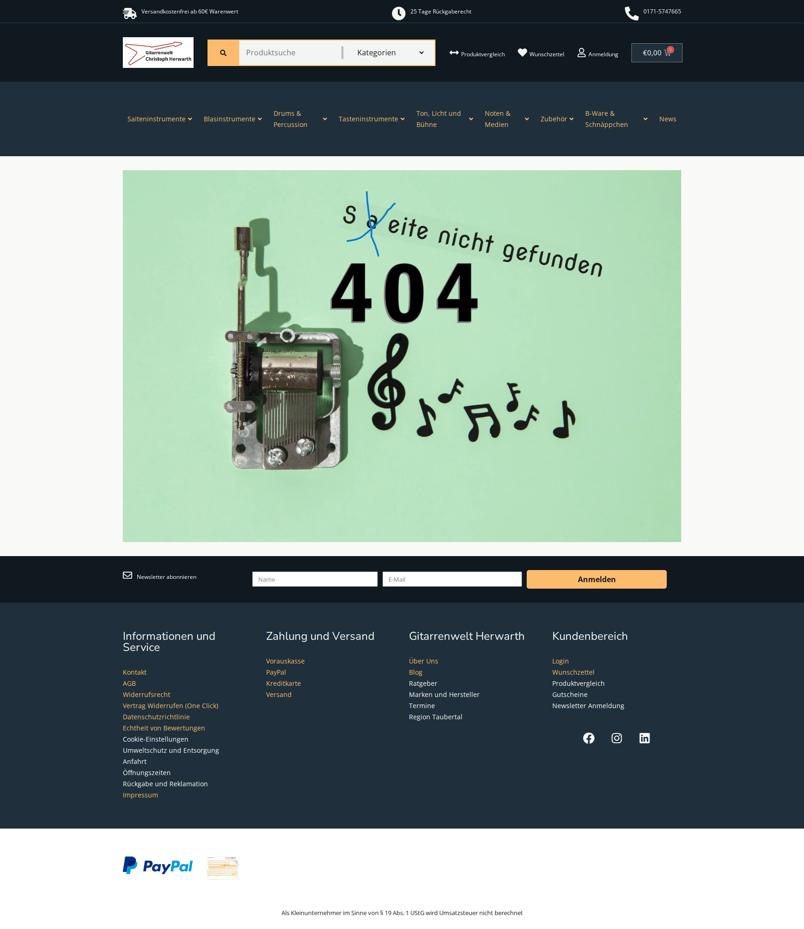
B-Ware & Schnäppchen (606, 119)
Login (560, 661)
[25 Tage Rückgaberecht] (399, 13)
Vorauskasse (285, 661)
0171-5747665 (662, 11)
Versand (279, 694)
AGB (129, 683)
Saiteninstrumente (156, 118)
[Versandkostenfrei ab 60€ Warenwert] (130, 13)
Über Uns (423, 661)
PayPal (276, 672)
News (668, 118)
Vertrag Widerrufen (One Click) (170, 705)
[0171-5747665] (632, 13)
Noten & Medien (497, 119)
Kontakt (135, 672)
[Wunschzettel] (522, 52)
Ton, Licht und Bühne (438, 119)
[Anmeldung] (581, 52)
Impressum (140, 794)
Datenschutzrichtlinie (156, 716)
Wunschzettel (546, 54)
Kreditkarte (283, 683)
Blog (415, 672)
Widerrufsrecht (146, 694)
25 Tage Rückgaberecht (440, 11)
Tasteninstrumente (368, 118)
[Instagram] (617, 738)
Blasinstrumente (229, 118)
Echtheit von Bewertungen (164, 727)
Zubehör (554, 118)
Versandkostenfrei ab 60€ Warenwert (189, 11)
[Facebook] (589, 738)
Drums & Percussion (291, 119)
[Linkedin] (644, 738)
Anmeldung (603, 54)
